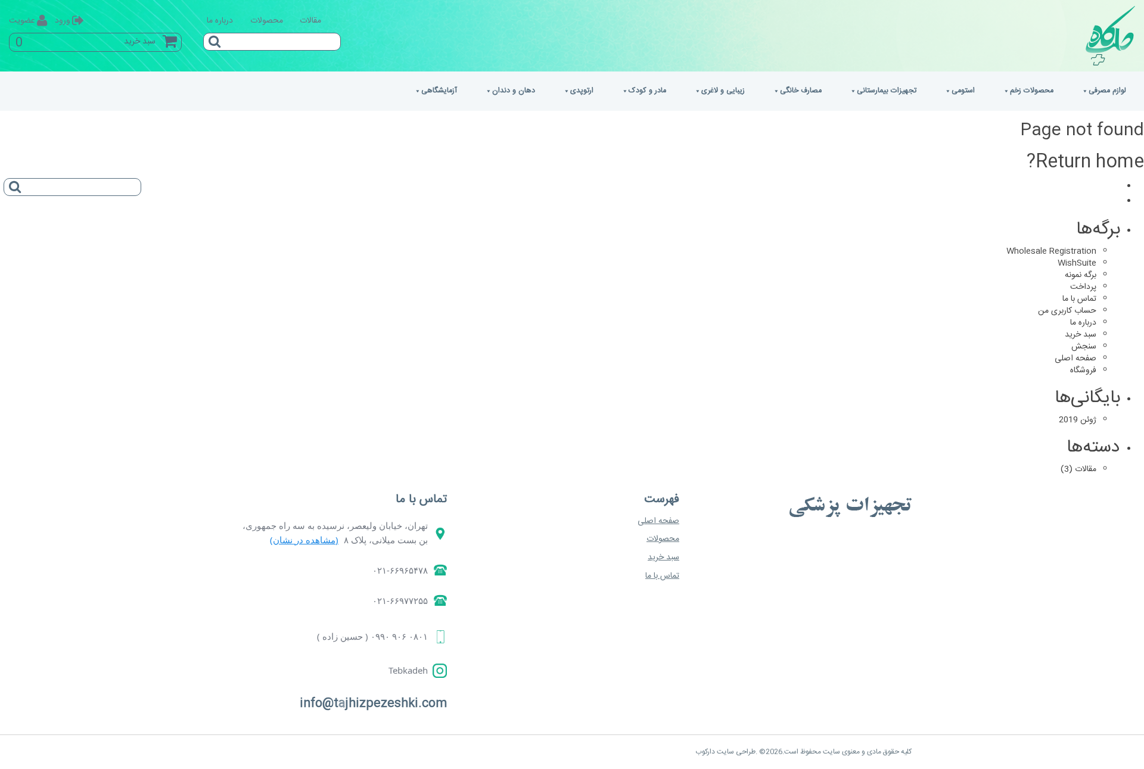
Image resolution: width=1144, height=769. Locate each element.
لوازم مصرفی (1107, 91)
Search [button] (212, 37)
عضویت (22, 21)
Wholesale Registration (1051, 251)
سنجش (1083, 347)
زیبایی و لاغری (723, 91)
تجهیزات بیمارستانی (886, 91)
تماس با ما (1079, 299)
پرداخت (1083, 287)
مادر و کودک (647, 91)
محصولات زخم (1031, 91)
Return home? (1085, 162)
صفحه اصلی (1075, 358)
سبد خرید (1080, 335)
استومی (963, 91)
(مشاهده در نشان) (304, 540)
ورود (62, 21)
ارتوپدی (581, 91)
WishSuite (1077, 263)
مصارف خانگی (801, 91)
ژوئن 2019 (1077, 420)
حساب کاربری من (1067, 311)
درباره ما (220, 21)
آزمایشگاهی (439, 91)
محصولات (266, 21)
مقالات (310, 21)
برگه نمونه (1080, 275)
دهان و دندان (513, 91)
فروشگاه (1083, 370)
